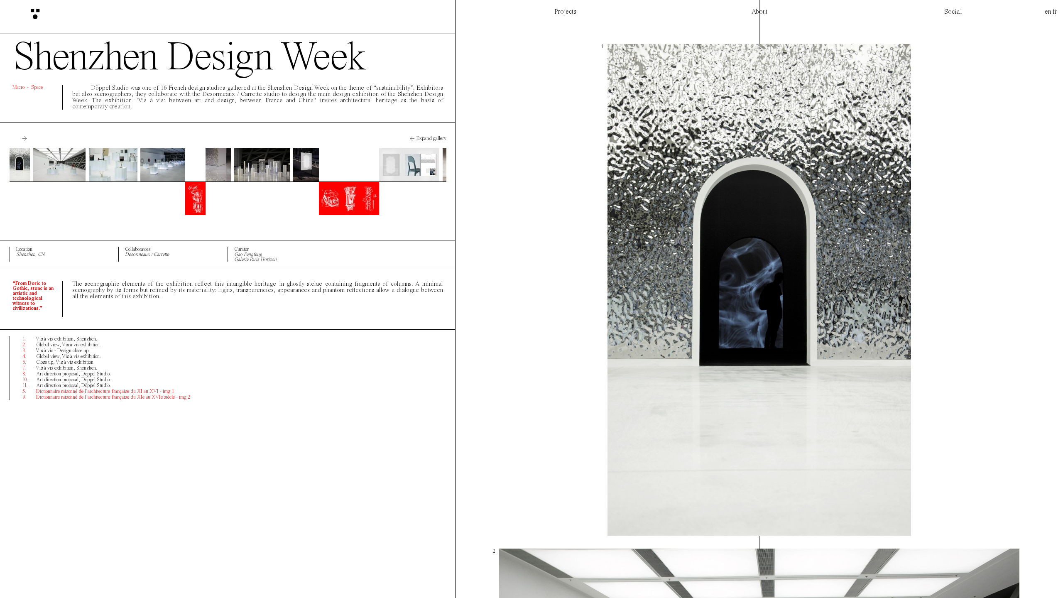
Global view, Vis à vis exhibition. (61, 345)
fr (1055, 11)
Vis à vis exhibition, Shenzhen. (59, 339)
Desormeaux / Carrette (147, 254)
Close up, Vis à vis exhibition (57, 362)
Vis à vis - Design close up (55, 350)
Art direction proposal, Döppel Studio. (66, 374)
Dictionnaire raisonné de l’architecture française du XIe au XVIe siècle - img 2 (106, 397)
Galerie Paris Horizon (255, 259)
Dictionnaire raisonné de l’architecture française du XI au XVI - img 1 (98, 391)
